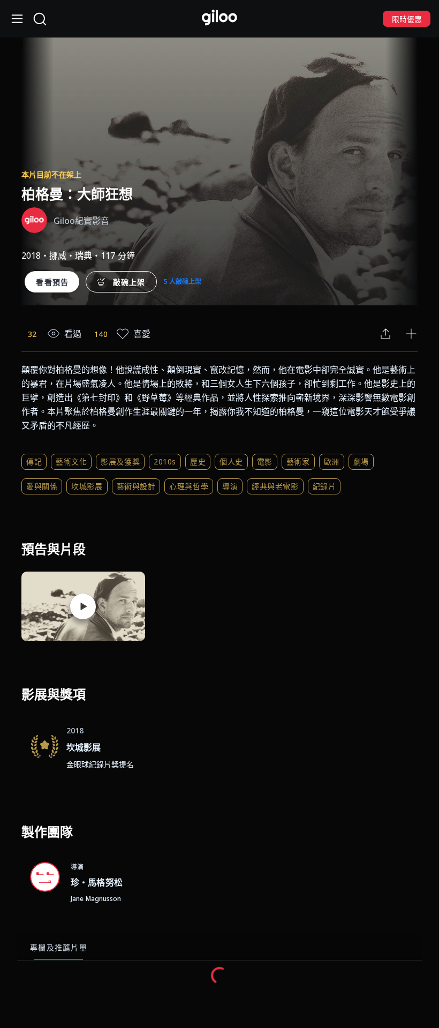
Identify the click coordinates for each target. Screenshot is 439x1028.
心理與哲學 (188, 486)
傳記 (34, 461)
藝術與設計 (136, 486)
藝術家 (298, 461)
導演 (230, 486)
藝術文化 (71, 461)
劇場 (361, 461)
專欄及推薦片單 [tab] (58, 947)
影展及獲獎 (120, 461)
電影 (265, 461)
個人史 (231, 461)
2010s (165, 461)
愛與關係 (41, 486)
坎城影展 (86, 486)
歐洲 (331, 461)
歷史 (198, 461)
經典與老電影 (275, 486)
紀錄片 (324, 486)
